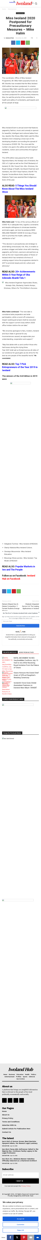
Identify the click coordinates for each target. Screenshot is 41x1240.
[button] (20, 613)
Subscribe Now (20, 625)
